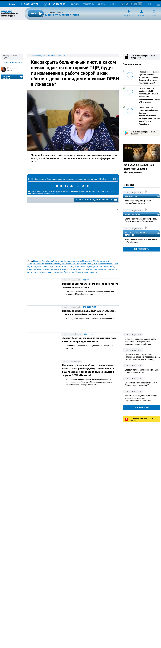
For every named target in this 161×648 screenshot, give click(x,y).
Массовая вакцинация (52, 272)
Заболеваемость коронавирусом (76, 263)
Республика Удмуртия (52, 261)
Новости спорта (132, 214)
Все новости (141, 407)
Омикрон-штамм (35, 263)
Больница (68, 266)
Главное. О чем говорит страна (62, 14)
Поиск (149, 4)
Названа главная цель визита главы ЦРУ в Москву (142, 240)
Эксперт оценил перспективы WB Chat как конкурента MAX (141, 384)
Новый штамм (34, 269)
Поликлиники (81, 266)
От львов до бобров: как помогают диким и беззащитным (139, 168)
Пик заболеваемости (103, 263)
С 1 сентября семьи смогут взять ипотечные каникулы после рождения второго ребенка (140, 341)
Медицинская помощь (86, 272)
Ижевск (37, 261)
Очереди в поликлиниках (101, 266)
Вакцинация (100, 269)
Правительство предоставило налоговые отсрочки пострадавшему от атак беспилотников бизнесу (142, 357)
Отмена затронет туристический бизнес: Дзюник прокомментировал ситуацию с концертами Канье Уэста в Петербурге (149, 115)
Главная (34, 56)
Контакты (75, 4)
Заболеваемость (52, 263)
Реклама (101, 4)
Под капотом (131, 196)
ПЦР (51, 266)
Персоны (141, 16)
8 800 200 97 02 (31, 4)
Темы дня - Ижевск (57, 56)
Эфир (154, 16)
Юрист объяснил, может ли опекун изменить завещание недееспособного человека (141, 398)
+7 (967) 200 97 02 (56, 4)
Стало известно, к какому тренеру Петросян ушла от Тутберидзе (141, 220)
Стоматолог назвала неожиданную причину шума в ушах (141, 371)
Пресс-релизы (88, 4)
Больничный (102, 261)
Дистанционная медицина (80, 269)
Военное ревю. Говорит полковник (136, 233)
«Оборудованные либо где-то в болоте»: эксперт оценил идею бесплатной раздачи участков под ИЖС (149, 77)
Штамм (45, 269)
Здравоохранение (72, 261)
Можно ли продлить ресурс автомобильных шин (138, 202)
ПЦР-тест (58, 266)
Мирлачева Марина (12, 69)
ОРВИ (45, 266)
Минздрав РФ (88, 261)
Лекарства (69, 272)
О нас (112, 4)
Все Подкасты (142, 249)
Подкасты (128, 16)
